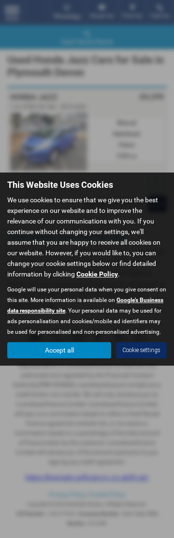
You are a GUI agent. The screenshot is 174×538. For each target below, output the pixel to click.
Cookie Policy (97, 274)
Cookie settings (141, 350)
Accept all (59, 350)
